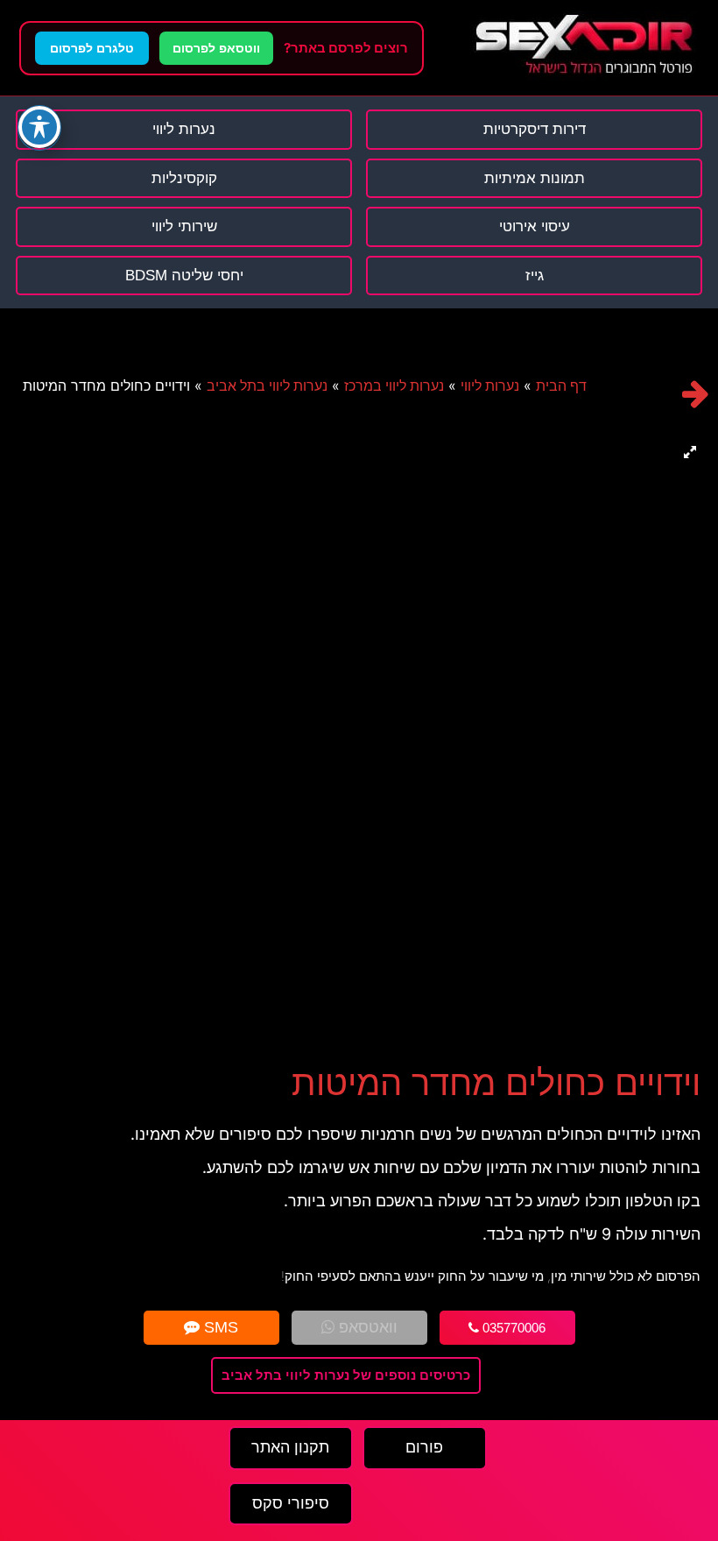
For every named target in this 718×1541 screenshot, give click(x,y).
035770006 (512, 1327)
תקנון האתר (290, 1447)
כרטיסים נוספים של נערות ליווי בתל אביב (346, 1375)
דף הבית (561, 385)
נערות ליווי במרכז (394, 385)
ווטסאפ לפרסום (216, 48)
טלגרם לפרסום (92, 48)
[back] (695, 394)
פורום (424, 1447)
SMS (219, 1327)
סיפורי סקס (290, 1503)
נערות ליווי (490, 385)
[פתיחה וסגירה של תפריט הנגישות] (39, 127)
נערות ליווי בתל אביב (267, 385)
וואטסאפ (366, 1327)
